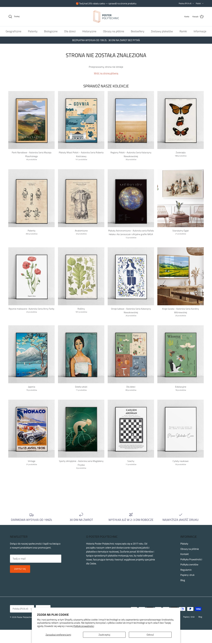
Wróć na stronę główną (106, 73)
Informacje (200, 31)
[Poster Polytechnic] (106, 16)
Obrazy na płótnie (113, 31)
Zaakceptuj (104, 635)
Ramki (183, 31)
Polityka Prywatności (191, 559)
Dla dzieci (70, 31)
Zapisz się (20, 568)
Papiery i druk (187, 575)
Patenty (32, 31)
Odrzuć (150, 635)
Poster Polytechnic (24, 617)
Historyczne (89, 31)
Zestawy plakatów (162, 31)
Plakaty (184, 543)
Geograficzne (13, 31)
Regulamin (186, 570)
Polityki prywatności (83, 626)
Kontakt (184, 554)
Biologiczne (51, 31)
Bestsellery (137, 31)
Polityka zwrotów (189, 564)
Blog (182, 580)
